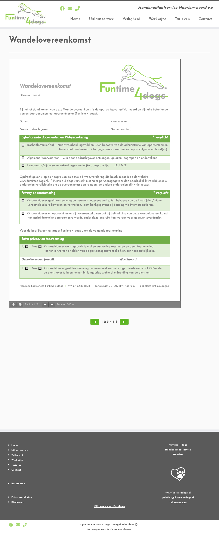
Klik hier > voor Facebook (109, 506)
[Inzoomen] (52, 304)
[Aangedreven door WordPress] (136, 524)
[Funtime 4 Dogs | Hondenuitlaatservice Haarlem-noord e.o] (25, 14)
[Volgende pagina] (20, 304)
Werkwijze (157, 19)
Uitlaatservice (101, 19)
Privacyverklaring (21, 497)
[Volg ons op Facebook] (64, 9)
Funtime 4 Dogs (100, 525)
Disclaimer (17, 502)
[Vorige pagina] (13, 304)
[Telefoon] (79, 9)
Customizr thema (120, 530)
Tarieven (182, 19)
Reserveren (18, 484)
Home (75, 19)
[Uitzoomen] (45, 304)
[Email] (71, 9)
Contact (205, 19)
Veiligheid (131, 19)
